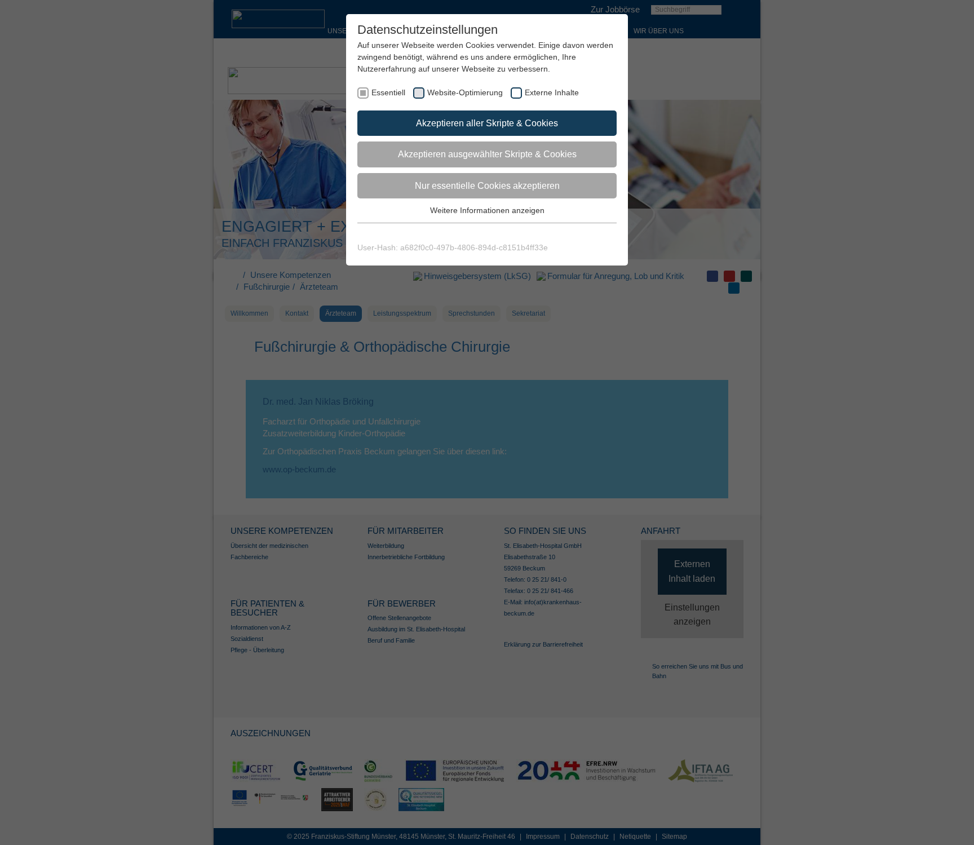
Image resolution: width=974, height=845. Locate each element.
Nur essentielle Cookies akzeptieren (487, 186)
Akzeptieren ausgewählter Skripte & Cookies (487, 154)
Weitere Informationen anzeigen (487, 210)
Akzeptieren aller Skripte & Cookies (487, 123)
